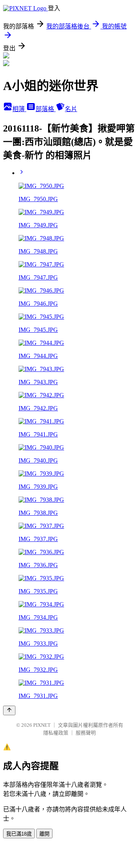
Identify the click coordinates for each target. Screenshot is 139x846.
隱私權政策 (55, 733)
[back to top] (9, 710)
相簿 (19, 109)
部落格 (46, 109)
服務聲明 (86, 733)
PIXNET (42, 725)
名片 (71, 109)
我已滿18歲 (19, 834)
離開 (44, 834)
